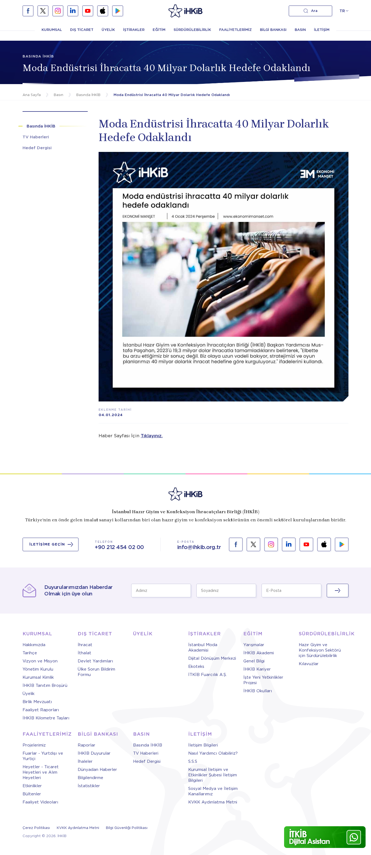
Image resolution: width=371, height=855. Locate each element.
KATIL (337, 590)
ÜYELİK (108, 30)
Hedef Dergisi (147, 761)
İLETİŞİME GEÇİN (47, 544)
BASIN (300, 30)
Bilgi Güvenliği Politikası (126, 828)
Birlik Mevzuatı (37, 701)
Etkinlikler (32, 785)
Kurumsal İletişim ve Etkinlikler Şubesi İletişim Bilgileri (212, 775)
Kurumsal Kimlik (38, 677)
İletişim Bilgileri (203, 745)
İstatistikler (89, 785)
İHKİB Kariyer (257, 669)
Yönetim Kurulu (38, 669)
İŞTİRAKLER (133, 30)
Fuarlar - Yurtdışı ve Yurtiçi (43, 756)
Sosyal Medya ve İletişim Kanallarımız (213, 791)
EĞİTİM (159, 30)
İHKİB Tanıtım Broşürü (45, 685)
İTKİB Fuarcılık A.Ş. (207, 674)
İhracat (85, 644)
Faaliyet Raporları (41, 709)
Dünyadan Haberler (97, 769)
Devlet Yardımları (95, 661)
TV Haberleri (145, 753)
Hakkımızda (34, 644)
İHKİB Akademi (258, 652)
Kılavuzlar (309, 663)
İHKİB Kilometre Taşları (46, 718)
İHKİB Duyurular (94, 753)
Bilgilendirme (90, 777)
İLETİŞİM (321, 30)
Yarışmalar (253, 644)
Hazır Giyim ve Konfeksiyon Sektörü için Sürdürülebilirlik (320, 650)
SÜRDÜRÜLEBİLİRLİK (192, 30)
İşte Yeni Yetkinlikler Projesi (263, 680)
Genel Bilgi (254, 661)
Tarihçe (30, 652)
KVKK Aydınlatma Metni (212, 802)
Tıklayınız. (152, 435)
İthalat (84, 652)
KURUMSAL (52, 30)
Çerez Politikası (36, 828)
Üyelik (28, 693)
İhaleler (85, 761)
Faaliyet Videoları (40, 802)
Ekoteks (196, 666)
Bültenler (32, 794)
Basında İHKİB (147, 745)
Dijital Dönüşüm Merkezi (212, 658)
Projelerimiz (34, 745)
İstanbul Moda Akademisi (202, 647)
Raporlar (86, 745)
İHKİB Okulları (257, 690)
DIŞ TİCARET (81, 30)
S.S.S (192, 761)
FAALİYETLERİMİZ (235, 30)
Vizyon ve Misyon (40, 661)
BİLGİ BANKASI (273, 30)
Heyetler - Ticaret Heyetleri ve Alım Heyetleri (41, 772)
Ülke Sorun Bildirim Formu (96, 672)
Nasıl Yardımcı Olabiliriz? (213, 753)
